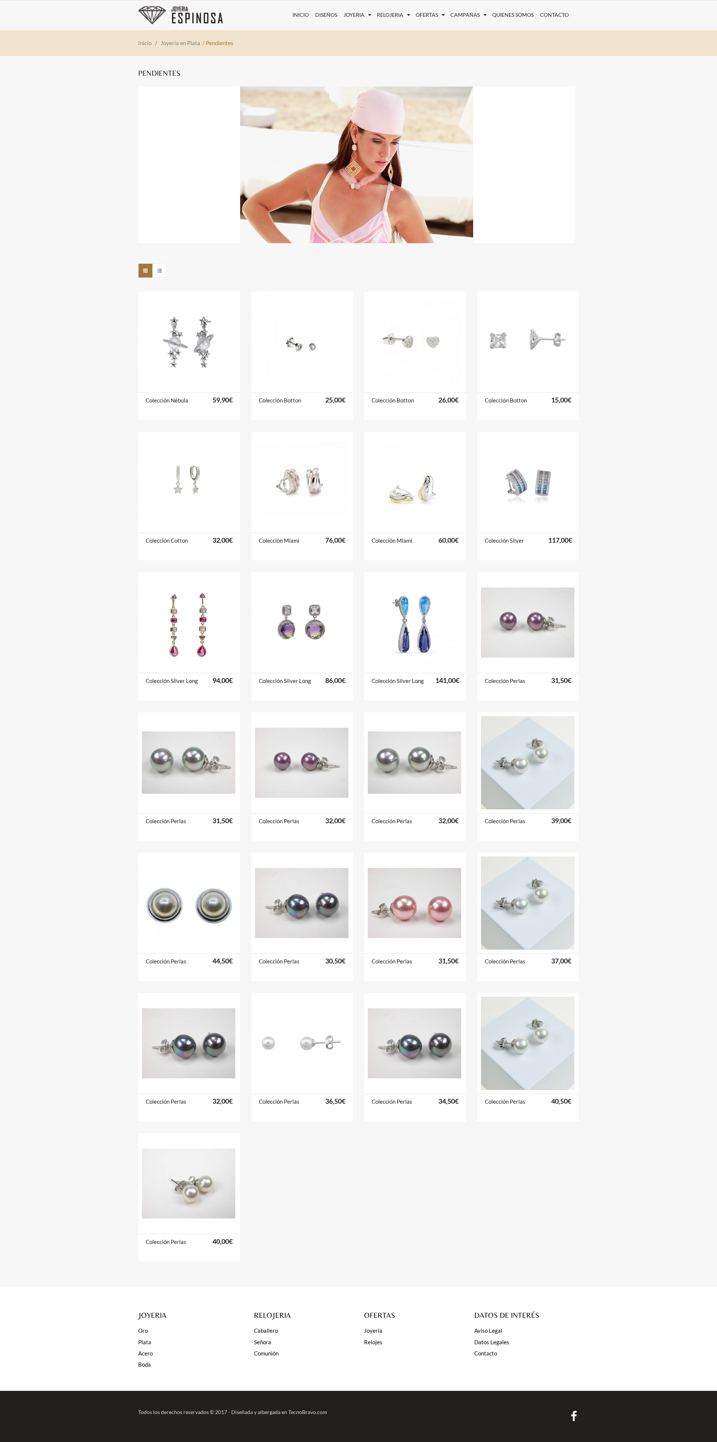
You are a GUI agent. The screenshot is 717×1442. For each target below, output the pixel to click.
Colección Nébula (167, 400)
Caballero (266, 1330)
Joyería (373, 1330)
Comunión (266, 1353)
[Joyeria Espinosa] (187, 15)
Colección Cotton (167, 540)
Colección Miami (279, 540)
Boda (144, 1364)
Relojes (373, 1342)
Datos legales (491, 1342)
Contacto (485, 1353)
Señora (262, 1342)
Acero (145, 1353)
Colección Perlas (505, 680)
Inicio (145, 43)
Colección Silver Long (172, 680)
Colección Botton (280, 400)
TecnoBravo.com (307, 1412)
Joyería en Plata (180, 43)
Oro (143, 1330)
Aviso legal (488, 1330)
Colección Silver (504, 540)
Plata (144, 1342)
